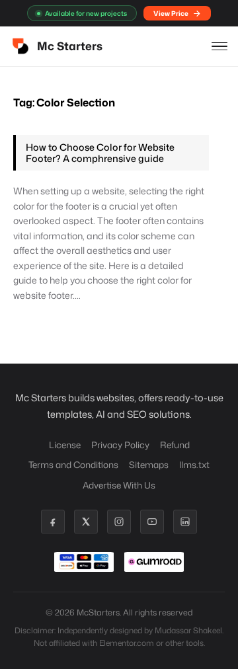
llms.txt (194, 464)
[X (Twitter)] (86, 521)
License (65, 444)
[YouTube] (152, 521)
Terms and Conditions (73, 464)
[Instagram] (119, 521)
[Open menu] (219, 46)
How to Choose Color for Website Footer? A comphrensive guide (100, 152)
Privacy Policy (120, 444)
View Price (170, 13)
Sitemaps (149, 464)
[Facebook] (53, 521)
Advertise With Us (119, 485)
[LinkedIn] (185, 521)
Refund (175, 444)
